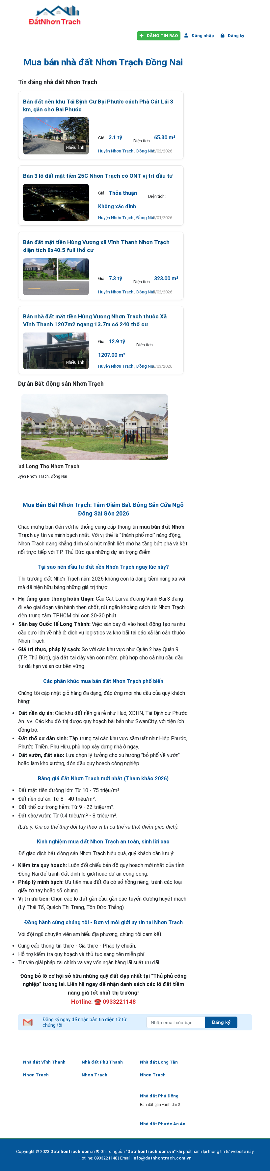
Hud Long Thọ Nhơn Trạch (47, 466)
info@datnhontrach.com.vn (162, 1158)
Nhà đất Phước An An (162, 1123)
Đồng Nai (145, 151)
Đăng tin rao (162, 35)
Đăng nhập (202, 35)
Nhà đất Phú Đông (159, 1095)
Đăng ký (235, 35)
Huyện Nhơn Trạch (116, 151)
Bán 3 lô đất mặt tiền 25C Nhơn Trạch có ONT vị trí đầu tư (98, 175)
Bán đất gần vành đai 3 (160, 1104)
